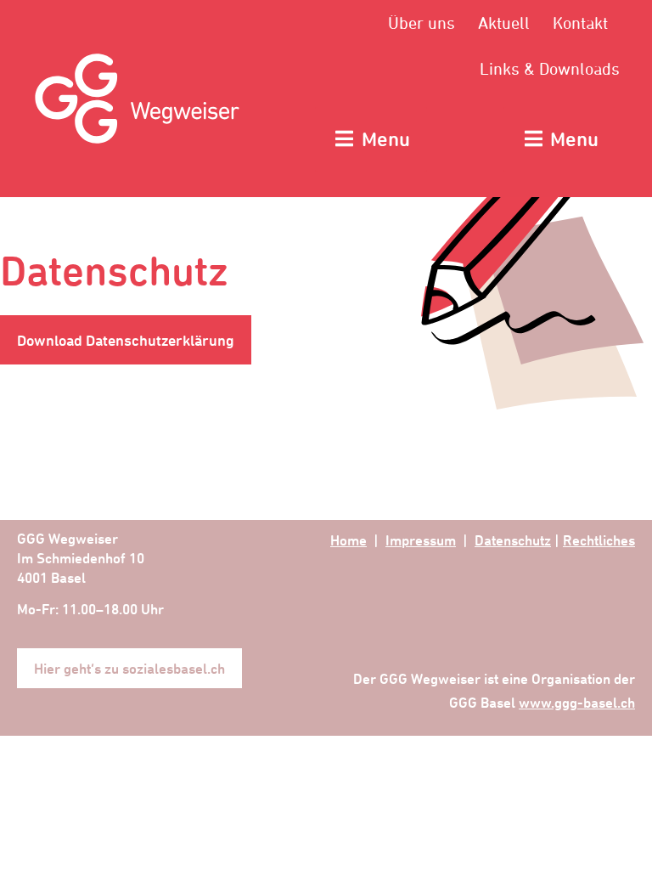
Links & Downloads (550, 68)
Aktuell (504, 22)
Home (348, 540)
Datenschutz (513, 540)
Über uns (421, 22)
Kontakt (580, 22)
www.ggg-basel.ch (577, 702)
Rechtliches (599, 540)
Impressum (420, 540)
